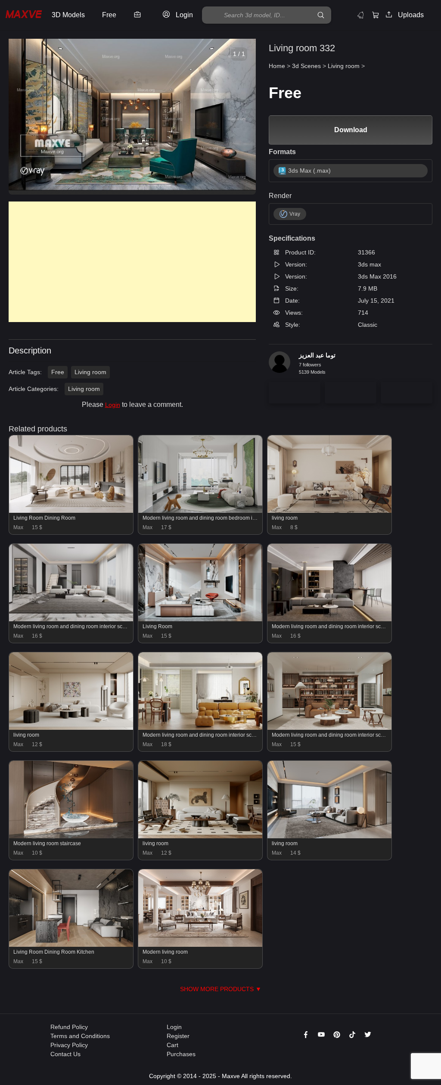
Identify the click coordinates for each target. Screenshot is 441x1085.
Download (350, 129)
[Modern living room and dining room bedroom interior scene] (200, 510)
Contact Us (65, 1054)
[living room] (329, 510)
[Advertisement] (132, 262)
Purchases (181, 1054)
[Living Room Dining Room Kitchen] (71, 944)
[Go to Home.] (23, 15)
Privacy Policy (69, 1045)
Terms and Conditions (80, 1035)
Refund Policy (69, 1026)
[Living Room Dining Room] (71, 510)
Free (57, 372)
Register (178, 1035)
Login (112, 404)
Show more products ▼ (220, 989)
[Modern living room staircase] (71, 836)
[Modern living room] (200, 944)
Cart (172, 1045)
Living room (90, 372)
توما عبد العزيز (317, 355)
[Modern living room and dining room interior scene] (71, 619)
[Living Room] (200, 619)
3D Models (68, 15)
